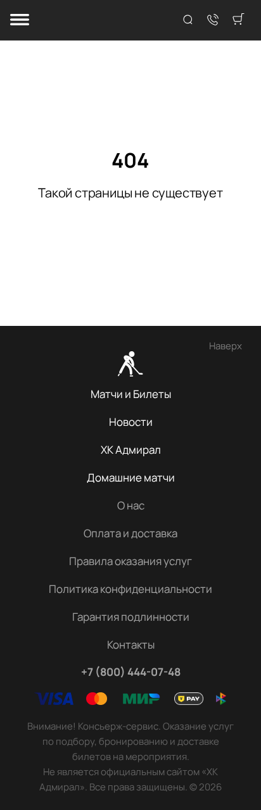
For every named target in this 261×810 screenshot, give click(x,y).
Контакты (131, 644)
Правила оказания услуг (130, 561)
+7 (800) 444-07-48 (131, 671)
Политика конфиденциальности (130, 589)
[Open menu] (19, 20)
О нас (130, 505)
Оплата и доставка (130, 533)
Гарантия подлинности (130, 616)
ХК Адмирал (131, 449)
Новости (131, 421)
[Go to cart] (238, 20)
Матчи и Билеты (131, 394)
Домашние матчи (131, 477)
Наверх (225, 345)
